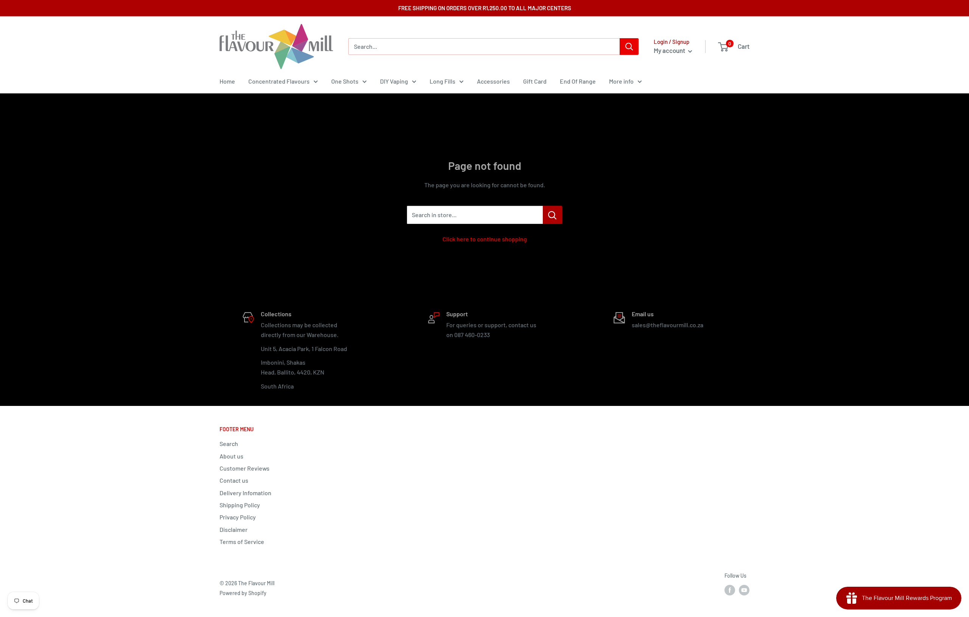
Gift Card (535, 81)
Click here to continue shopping (484, 238)
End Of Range (578, 81)
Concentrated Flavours (279, 81)
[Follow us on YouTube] (744, 590)
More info (621, 81)
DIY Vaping (394, 81)
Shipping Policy (240, 504)
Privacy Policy (238, 517)
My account (670, 50)
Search (229, 443)
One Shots (344, 81)
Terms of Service (242, 541)
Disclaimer (234, 529)
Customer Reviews (245, 468)
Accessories (493, 81)
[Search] (629, 46)
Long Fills (442, 81)
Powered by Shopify (243, 593)
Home (227, 81)
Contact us (234, 480)
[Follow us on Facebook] (729, 590)
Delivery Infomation (245, 492)
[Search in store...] (552, 215)
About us (231, 456)
